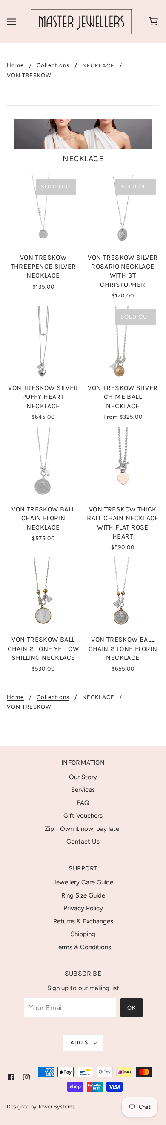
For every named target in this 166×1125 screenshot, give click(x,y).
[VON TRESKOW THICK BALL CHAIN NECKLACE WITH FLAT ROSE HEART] (122, 463)
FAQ (83, 803)
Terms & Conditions (83, 947)
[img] (11, 1077)
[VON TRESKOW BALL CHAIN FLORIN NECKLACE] (43, 463)
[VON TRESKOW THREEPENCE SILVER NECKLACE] (43, 211)
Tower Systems (56, 1106)
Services (83, 790)
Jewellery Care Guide (83, 882)
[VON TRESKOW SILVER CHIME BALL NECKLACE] (122, 342)
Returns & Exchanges (83, 921)
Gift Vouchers (83, 815)
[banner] (81, 21)
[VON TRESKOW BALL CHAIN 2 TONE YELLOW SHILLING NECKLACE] (43, 593)
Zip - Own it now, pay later (83, 829)
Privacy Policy (83, 908)
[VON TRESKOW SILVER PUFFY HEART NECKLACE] (43, 342)
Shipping (83, 934)
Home (15, 65)
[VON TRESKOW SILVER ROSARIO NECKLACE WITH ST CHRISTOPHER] (122, 211)
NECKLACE (98, 65)
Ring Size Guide (83, 895)
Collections (53, 65)
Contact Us (83, 841)
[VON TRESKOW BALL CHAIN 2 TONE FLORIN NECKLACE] (122, 593)
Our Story (83, 777)
